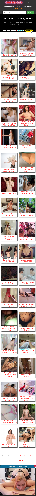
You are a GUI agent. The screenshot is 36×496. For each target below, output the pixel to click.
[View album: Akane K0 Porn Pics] (9, 46)
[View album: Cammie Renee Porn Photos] (27, 320)
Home (28, 3)
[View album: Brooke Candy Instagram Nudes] (9, 161)
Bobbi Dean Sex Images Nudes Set (27, 192)
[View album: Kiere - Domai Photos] (9, 185)
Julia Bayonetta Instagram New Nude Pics (9, 328)
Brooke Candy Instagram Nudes (9, 170)
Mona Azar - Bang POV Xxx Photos (9, 399)
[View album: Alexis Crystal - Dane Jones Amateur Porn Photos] (9, 364)
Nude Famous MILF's (12, 6)
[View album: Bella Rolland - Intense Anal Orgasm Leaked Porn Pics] (9, 67)
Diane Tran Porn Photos (26, 375)
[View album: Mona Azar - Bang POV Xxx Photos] (9, 390)
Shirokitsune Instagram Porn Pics (27, 238)
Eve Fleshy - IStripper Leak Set (9, 445)
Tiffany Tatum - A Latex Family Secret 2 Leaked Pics (26, 444)
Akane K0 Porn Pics (9, 55)
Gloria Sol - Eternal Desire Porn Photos (27, 214)
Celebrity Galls (14, 2)
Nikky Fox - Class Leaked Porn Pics (27, 421)
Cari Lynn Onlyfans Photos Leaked (9, 305)
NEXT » (22, 460)
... (9, 461)
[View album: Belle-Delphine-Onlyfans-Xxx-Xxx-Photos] (9, 227)
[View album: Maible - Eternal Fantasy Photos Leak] (9, 137)
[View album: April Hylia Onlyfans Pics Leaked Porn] (9, 115)
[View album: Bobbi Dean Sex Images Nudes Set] (27, 183)
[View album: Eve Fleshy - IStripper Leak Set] (9, 436)
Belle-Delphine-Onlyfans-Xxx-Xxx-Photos (9, 237)
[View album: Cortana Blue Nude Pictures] (27, 91)
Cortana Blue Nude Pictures (26, 100)
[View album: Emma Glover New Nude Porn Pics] (9, 251)
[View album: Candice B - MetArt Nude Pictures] (27, 44)
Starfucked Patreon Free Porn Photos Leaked (26, 398)
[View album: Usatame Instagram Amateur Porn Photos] (9, 342)
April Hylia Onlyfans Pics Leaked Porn (9, 124)
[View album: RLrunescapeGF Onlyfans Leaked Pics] (9, 412)
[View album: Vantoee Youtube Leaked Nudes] (27, 251)
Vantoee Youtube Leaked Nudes (27, 261)
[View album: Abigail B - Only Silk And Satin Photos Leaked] (27, 113)
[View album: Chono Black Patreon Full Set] (27, 273)
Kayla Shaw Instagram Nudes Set (9, 100)
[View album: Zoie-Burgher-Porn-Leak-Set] (27, 68)
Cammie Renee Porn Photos (27, 329)
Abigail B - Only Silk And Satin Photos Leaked (27, 123)
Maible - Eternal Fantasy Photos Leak (9, 146)
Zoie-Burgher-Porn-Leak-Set (26, 78)
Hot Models (28, 6)
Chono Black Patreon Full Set (26, 283)
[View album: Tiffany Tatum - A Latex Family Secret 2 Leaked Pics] (27, 434)
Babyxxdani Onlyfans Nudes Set (27, 351)
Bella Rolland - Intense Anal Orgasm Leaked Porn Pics (9, 77)
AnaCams (18, 8)
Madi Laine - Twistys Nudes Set (9, 214)
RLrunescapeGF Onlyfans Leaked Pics (9, 421)
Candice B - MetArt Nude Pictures (26, 54)
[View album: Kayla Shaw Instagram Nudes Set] (9, 91)
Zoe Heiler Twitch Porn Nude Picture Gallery (27, 169)
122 (14, 461)
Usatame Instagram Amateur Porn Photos (9, 351)
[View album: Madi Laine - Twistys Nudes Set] (9, 205)
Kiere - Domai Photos (9, 193)
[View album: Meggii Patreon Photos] (27, 137)
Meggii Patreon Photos (27, 146)
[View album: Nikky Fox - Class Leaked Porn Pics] (27, 412)
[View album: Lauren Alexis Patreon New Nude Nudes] (27, 296)
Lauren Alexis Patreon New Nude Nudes (26, 305)
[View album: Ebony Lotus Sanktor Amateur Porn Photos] (9, 273)
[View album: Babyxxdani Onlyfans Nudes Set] (27, 342)
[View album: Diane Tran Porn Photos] (27, 366)
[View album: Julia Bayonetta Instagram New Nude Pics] (9, 318)
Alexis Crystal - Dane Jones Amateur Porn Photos (9, 374)
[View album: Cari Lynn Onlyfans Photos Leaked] (9, 296)
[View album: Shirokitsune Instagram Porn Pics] (27, 229)
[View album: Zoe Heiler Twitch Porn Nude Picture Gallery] (27, 159)
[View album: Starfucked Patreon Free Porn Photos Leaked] (27, 388)
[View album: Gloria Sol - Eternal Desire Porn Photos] (27, 205)
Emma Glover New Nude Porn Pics (9, 261)
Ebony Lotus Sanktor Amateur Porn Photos (9, 283)
